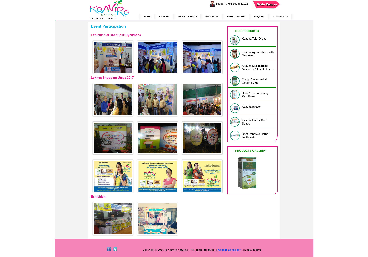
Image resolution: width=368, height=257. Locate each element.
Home (147, 16)
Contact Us (280, 16)
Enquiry (259, 16)
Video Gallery (236, 16)
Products (212, 16)
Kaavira (164, 16)
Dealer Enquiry (267, 4)
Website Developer (229, 249)
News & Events (187, 16)
